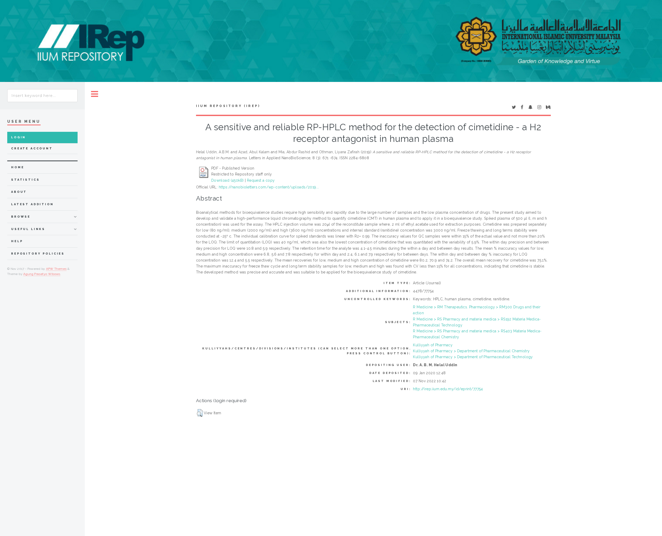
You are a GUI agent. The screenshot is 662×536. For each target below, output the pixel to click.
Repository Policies (38, 253)
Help (17, 241)
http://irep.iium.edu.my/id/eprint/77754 (448, 389)
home (17, 167)
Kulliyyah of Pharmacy (433, 345)
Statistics (25, 179)
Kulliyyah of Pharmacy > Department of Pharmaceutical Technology (473, 357)
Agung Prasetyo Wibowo (41, 274)
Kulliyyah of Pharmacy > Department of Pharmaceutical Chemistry (471, 351)
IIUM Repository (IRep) (228, 106)
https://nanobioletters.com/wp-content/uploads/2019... (269, 187)
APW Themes (56, 269)
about (19, 192)
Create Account (32, 148)
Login (18, 137)
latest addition (32, 204)
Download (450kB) (227, 180)
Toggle (94, 94)
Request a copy (261, 180)
